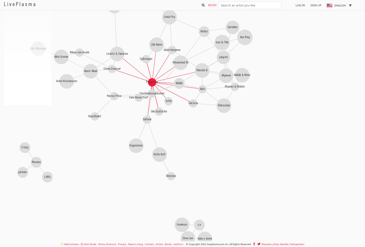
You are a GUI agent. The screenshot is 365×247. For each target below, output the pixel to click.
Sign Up (315, 5)
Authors (178, 244)
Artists (159, 244)
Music (212, 5)
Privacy (122, 244)
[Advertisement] (27, 125)
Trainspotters (296, 244)
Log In (300, 5)
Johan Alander (280, 244)
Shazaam (266, 244)
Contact (149, 244)
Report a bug (135, 244)
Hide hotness (71, 244)
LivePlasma (20, 4)
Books (168, 244)
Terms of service (107, 244)
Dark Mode (89, 244)
